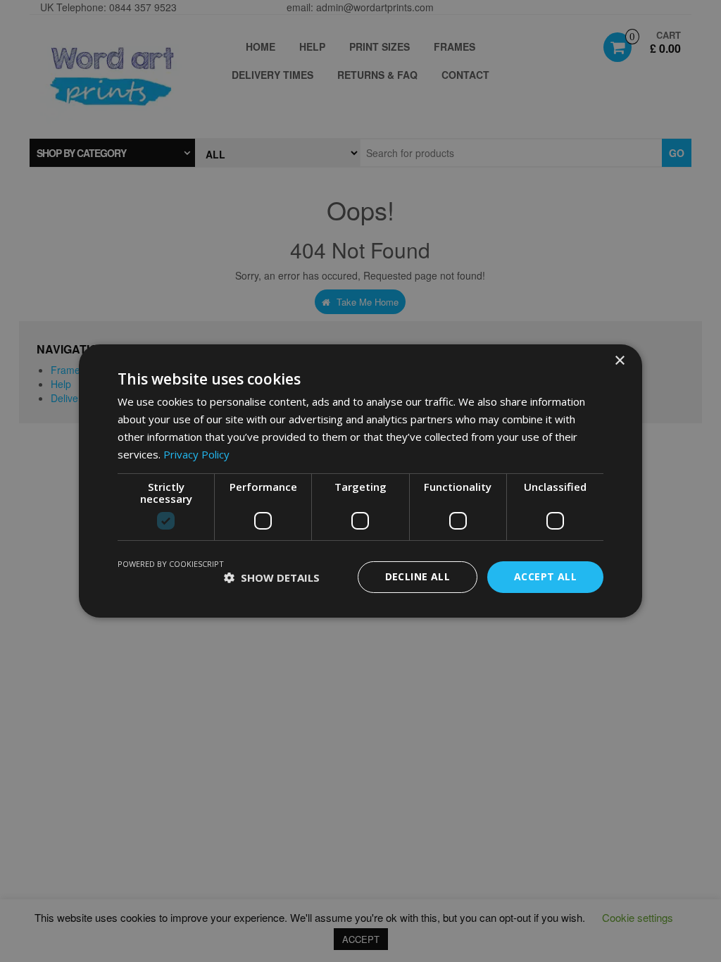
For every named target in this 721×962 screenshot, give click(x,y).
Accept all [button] (545, 576)
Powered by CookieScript (171, 563)
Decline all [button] (417, 576)
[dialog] (360, 481)
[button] (272, 577)
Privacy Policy (196, 454)
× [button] (619, 361)
